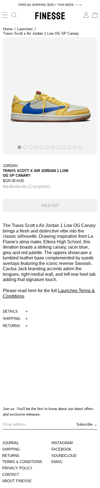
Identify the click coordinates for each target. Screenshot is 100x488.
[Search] (14, 15)
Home (7, 29)
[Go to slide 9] (64, 147)
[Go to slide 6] (47, 147)
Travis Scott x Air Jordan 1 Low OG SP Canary (41, 33)
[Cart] (95, 15)
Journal (10, 443)
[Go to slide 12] (80, 147)
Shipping (11, 449)
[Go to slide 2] (25, 147)
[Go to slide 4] (36, 147)
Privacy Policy (17, 468)
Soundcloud (63, 456)
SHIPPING (11, 319)
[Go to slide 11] (75, 147)
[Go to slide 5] (42, 147)
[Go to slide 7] (53, 147)
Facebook (61, 449)
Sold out (50, 205)
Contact (10, 474)
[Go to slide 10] (69, 147)
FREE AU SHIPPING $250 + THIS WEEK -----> (50, 4)
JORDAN (10, 166)
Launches (25, 29)
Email (56, 462)
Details (10, 311)
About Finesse (17, 481)
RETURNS (11, 326)
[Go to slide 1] (19, 147)
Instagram (62, 443)
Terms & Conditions (22, 462)
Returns (10, 456)
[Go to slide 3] (30, 147)
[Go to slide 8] (58, 147)
